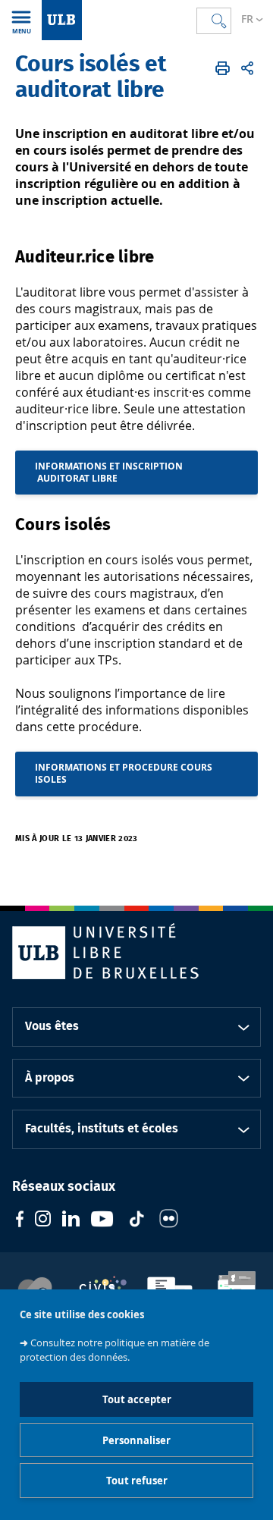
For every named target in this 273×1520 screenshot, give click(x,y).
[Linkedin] (71, 1220)
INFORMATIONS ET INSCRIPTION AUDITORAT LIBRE (109, 472)
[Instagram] (43, 1220)
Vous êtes (52, 1026)
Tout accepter (136, 1399)
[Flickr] (168, 1220)
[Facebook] (20, 1221)
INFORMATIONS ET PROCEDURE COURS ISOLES (123, 774)
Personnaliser (136, 1440)
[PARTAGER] (247, 68)
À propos (49, 1078)
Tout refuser (137, 1480)
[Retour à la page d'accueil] (62, 20)
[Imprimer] (222, 68)
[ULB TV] (102, 1221)
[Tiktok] (136, 1221)
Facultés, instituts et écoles (101, 1129)
